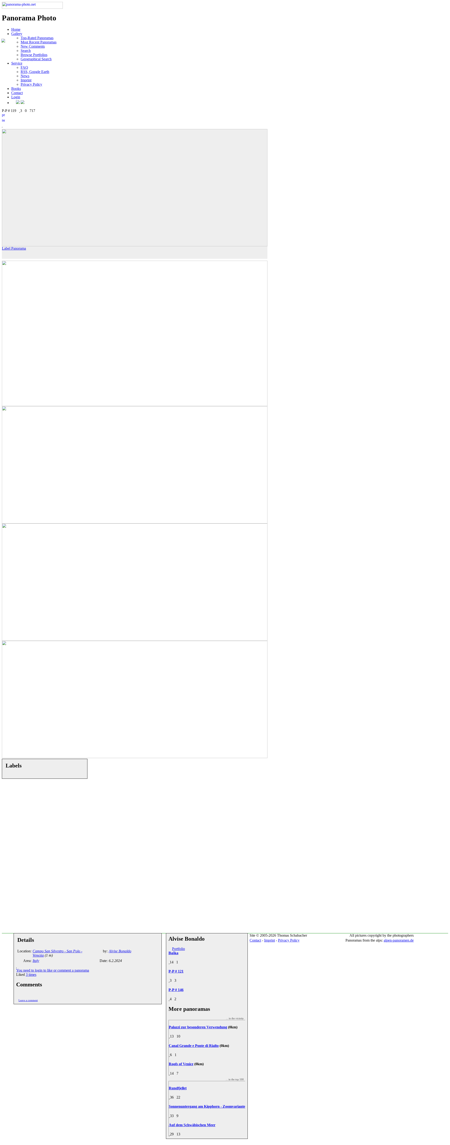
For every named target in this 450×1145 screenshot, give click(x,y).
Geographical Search (36, 59)
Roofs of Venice (181, 1064)
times (31, 975)
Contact (17, 93)
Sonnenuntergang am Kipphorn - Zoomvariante (207, 1106)
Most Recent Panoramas (38, 42)
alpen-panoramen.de (399, 940)
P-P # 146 (176, 990)
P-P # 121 (176, 971)
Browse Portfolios (34, 55)
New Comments (33, 46)
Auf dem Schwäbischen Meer (192, 1125)
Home (15, 29)
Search (26, 51)
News (25, 76)
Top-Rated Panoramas (37, 38)
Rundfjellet (178, 1088)
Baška (173, 953)
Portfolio (178, 949)
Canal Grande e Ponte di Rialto (194, 1046)
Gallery (16, 34)
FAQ (24, 67)
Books (16, 89)
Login (15, 97)
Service (16, 63)
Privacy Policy (31, 84)
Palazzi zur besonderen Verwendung (198, 1027)
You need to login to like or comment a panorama (52, 970)
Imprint (26, 80)
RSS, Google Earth (35, 72)
